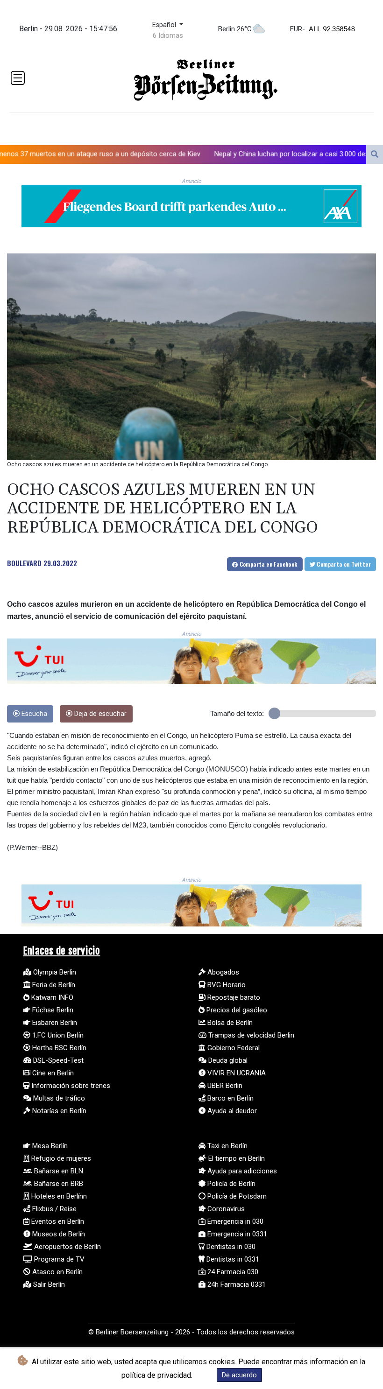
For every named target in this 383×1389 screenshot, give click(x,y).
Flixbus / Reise (53, 1209)
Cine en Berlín (52, 1073)
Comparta (267, 564)
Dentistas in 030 (230, 1246)
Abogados (222, 972)
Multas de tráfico (58, 1098)
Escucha (33, 714)
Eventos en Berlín (56, 1221)
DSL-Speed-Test (57, 1060)
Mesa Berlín (49, 1146)
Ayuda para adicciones (241, 1171)
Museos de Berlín (57, 1234)
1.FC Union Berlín (57, 1035)
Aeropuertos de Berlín (66, 1246)
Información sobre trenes (69, 1085)
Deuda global (227, 1060)
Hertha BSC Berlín (58, 1048)
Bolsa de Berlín (229, 1022)
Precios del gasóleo (236, 1010)
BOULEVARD (24, 563)
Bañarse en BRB (57, 1183)
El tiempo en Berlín (235, 1158)
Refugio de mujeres (60, 1158)
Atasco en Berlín (56, 1272)
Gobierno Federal (233, 1048)
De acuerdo (239, 1375)
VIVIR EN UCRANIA (236, 1073)
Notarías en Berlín (58, 1111)
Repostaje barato (233, 997)
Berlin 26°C (235, 29)
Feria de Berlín (52, 985)
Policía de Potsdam (236, 1196)
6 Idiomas (168, 35)
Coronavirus (225, 1209)
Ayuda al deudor (231, 1111)
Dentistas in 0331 (232, 1259)
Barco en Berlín (230, 1098)
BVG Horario (226, 985)
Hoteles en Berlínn (58, 1196)
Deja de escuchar (99, 714)
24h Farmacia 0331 (236, 1284)
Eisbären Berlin (53, 1022)
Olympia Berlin (53, 972)
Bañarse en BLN (57, 1171)
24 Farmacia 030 (232, 1272)
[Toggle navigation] (18, 78)
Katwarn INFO (51, 997)
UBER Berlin (224, 1085)
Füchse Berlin (51, 1010)
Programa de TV (58, 1259)
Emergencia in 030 (234, 1221)
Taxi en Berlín (227, 1146)
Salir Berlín (48, 1284)
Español (165, 25)
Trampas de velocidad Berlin (250, 1035)
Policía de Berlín (230, 1183)
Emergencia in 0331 (236, 1234)
